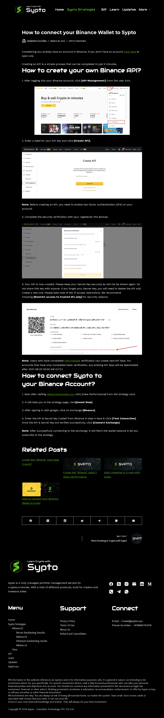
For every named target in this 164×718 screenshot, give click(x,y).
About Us (65, 629)
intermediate (72, 360)
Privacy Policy (67, 621)
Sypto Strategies (81, 9)
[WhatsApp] (116, 521)
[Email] (133, 521)
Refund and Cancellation (73, 633)
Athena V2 (17, 628)
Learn (114, 9)
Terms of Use (67, 625)
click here (130, 51)
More (143, 9)
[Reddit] (82, 521)
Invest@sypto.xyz (132, 621)
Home (59, 9)
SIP (104, 9)
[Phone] (111, 592)
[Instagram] (126, 584)
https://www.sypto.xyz (60, 394)
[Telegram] (99, 521)
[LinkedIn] (65, 521)
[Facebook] (30, 521)
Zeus (14, 649)
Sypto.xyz (13, 666)
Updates (129, 9)
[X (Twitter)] (47, 521)
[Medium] (150, 584)
